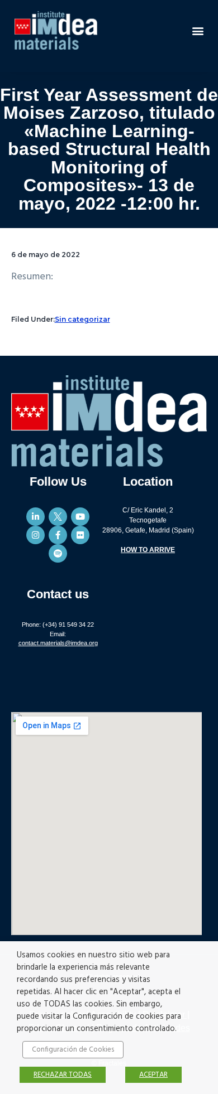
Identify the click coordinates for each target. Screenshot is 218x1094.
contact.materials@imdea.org (58, 643)
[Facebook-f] (58, 535)
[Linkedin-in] (35, 516)
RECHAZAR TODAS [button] (63, 1075)
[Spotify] (58, 553)
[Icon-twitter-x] (58, 516)
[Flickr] (80, 535)
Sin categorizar (82, 319)
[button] (197, 30)
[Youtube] (80, 516)
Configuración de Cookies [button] (73, 1050)
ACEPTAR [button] (153, 1075)
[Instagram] (35, 535)
